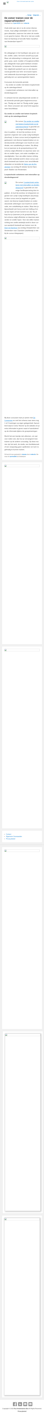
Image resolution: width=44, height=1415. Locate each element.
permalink (13, 456)
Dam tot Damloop (10, 228)
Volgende (37, 15)
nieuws (24, 454)
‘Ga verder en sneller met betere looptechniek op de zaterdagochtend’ (27, 124)
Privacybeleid (10, 839)
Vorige (29, 15)
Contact (8, 834)
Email (25, 1404)
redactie (26, 23)
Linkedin (20, 1404)
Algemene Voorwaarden (14, 836)
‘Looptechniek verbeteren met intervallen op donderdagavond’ (28, 185)
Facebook (15, 1404)
